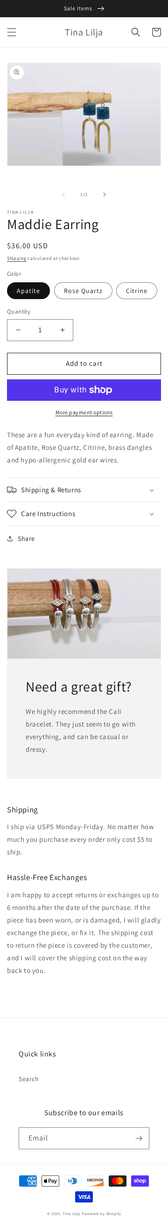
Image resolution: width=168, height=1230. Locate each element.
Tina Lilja (71, 1213)
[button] (11, 32)
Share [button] (26, 538)
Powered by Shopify (101, 1213)
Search (29, 1079)
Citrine (136, 291)
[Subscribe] (138, 1138)
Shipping (17, 258)
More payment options (84, 412)
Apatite (28, 291)
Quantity (18, 311)
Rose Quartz (83, 291)
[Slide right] (104, 194)
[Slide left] (63, 194)
